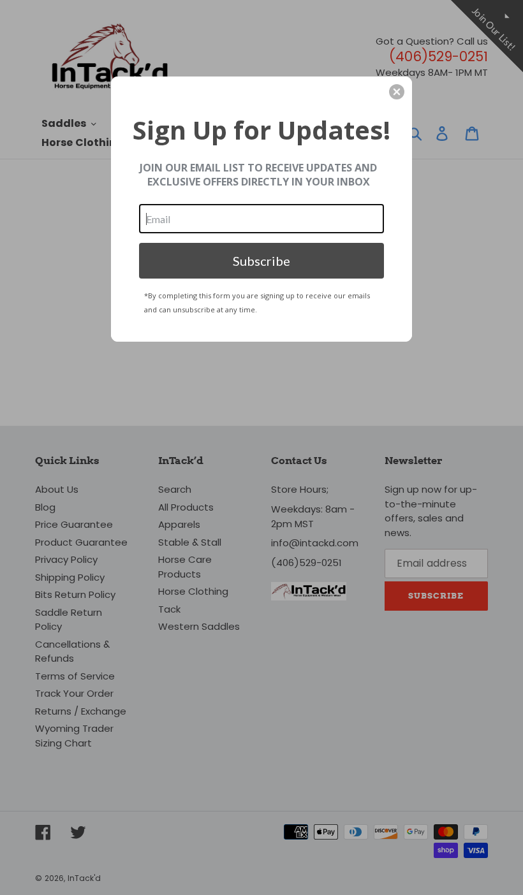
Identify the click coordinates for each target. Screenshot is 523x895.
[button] (396, 91)
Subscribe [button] (261, 260)
